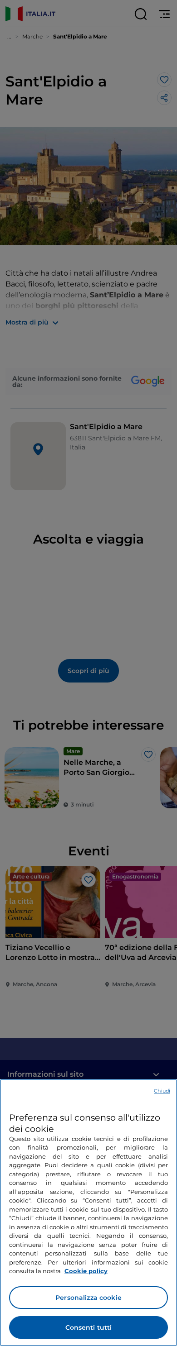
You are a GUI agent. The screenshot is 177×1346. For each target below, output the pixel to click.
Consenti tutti (88, 1327)
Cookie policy (86, 1270)
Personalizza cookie (88, 1297)
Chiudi (162, 1091)
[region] (88, 1212)
